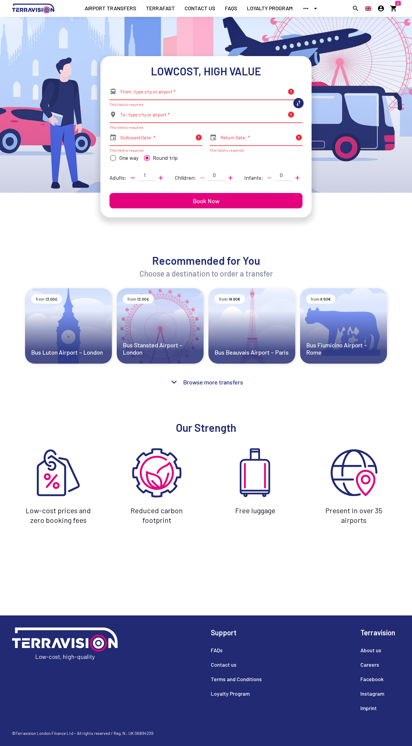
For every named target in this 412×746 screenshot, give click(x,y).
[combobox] (202, 94)
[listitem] (110, 8)
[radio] (122, 158)
